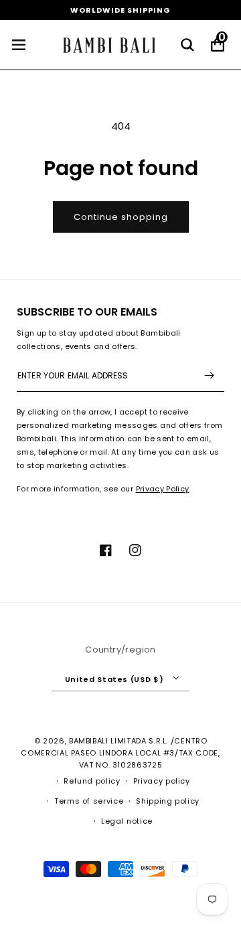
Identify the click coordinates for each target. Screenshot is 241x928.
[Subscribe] (209, 375)
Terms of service (88, 801)
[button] (187, 45)
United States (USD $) (114, 679)
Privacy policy (161, 781)
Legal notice (127, 821)
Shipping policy (167, 801)
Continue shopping (121, 217)
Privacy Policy (162, 488)
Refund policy (92, 781)
